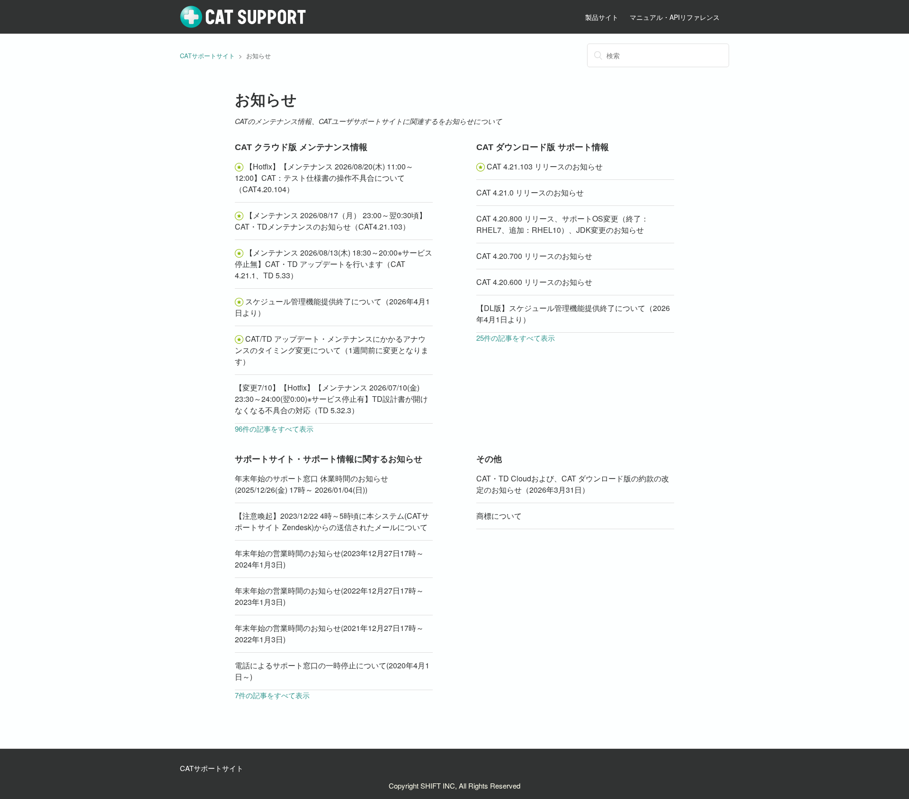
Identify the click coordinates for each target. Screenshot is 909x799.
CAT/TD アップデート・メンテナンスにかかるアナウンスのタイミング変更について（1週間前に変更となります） (331, 350)
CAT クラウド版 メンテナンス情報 (301, 147)
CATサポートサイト (207, 55)
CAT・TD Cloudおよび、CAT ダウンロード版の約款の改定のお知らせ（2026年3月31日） (572, 484)
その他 (489, 459)
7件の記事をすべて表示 (272, 695)
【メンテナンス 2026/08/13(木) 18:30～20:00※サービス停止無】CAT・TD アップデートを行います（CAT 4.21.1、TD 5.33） (333, 264)
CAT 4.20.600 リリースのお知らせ (534, 281)
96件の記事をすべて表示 (274, 429)
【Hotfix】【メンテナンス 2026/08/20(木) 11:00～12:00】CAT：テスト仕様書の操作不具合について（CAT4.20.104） (324, 178)
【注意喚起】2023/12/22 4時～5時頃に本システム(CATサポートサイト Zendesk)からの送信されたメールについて (332, 521)
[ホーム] (243, 25)
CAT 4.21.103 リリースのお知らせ (545, 166)
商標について (499, 515)
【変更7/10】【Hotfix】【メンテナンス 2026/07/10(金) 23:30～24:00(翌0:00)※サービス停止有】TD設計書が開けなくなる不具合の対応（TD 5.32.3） (331, 399)
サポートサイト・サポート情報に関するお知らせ (328, 459)
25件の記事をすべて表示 (515, 338)
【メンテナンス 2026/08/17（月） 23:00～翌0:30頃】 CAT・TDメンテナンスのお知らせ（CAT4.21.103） (331, 221)
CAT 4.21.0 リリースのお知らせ (530, 192)
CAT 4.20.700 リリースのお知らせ (534, 255)
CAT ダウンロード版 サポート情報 (542, 147)
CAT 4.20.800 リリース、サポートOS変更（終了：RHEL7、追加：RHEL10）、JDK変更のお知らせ (562, 224)
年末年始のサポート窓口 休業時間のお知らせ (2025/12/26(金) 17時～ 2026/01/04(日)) (311, 484)
